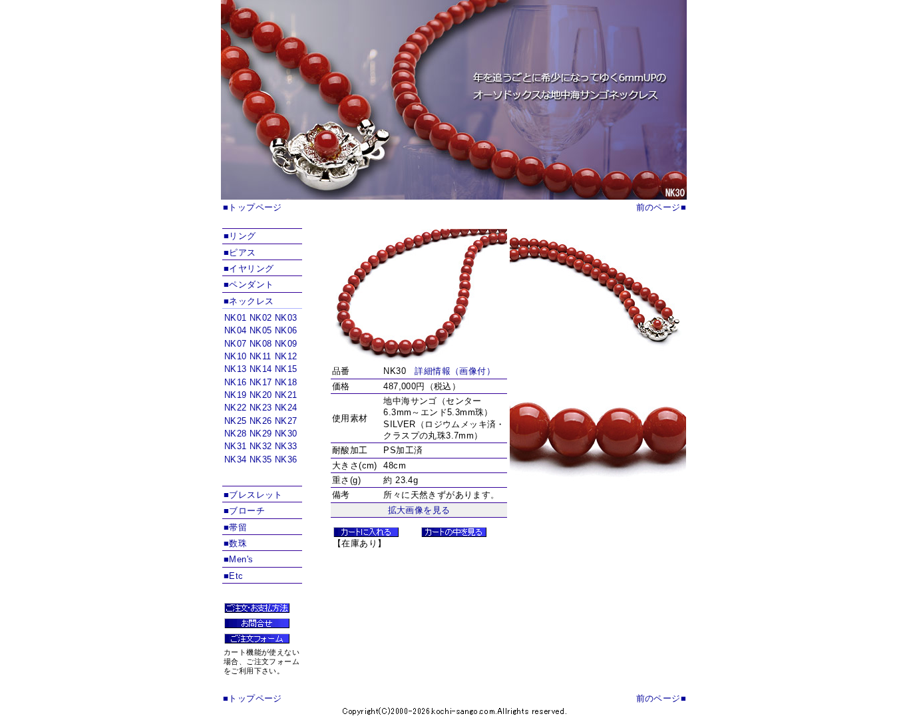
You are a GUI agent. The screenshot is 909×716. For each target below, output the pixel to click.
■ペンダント (248, 284)
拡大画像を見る (419, 510)
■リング (240, 236)
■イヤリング (248, 268)
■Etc (234, 576)
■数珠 (235, 543)
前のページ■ (661, 207)
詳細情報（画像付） (455, 371)
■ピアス (240, 253)
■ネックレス (248, 301)
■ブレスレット (253, 495)
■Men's (238, 559)
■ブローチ (244, 511)
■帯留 (235, 527)
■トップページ (252, 207)
